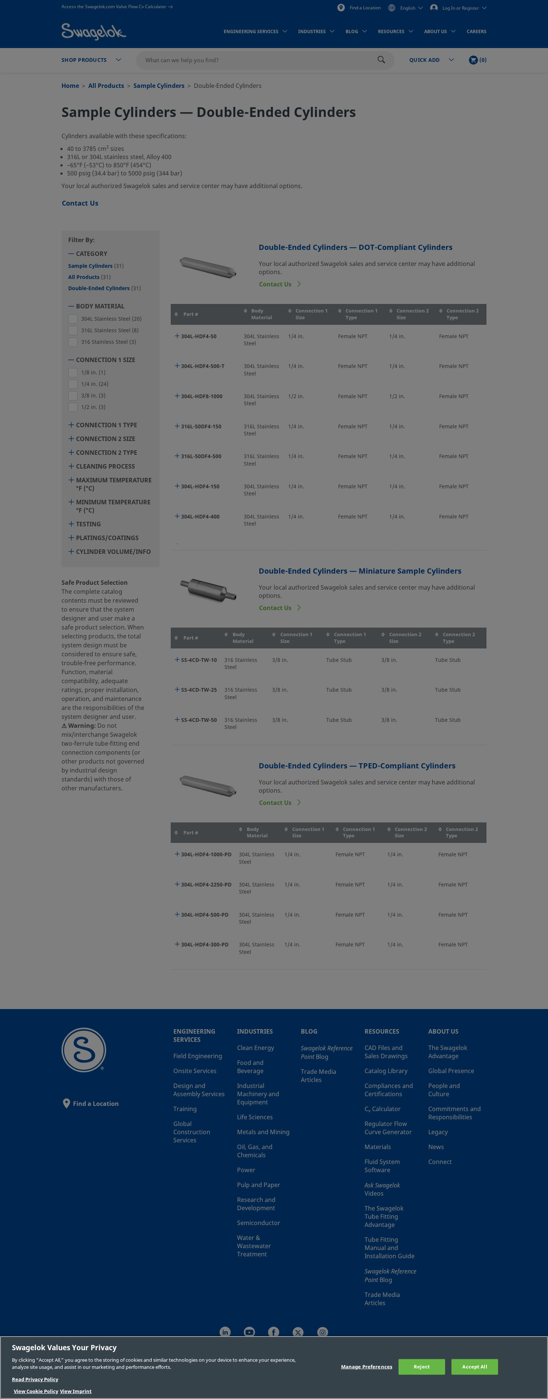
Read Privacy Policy (35, 1379)
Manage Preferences (366, 1366)
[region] (274, 1367)
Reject (422, 1366)
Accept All (474, 1366)
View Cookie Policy (36, 1391)
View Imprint (76, 1391)
